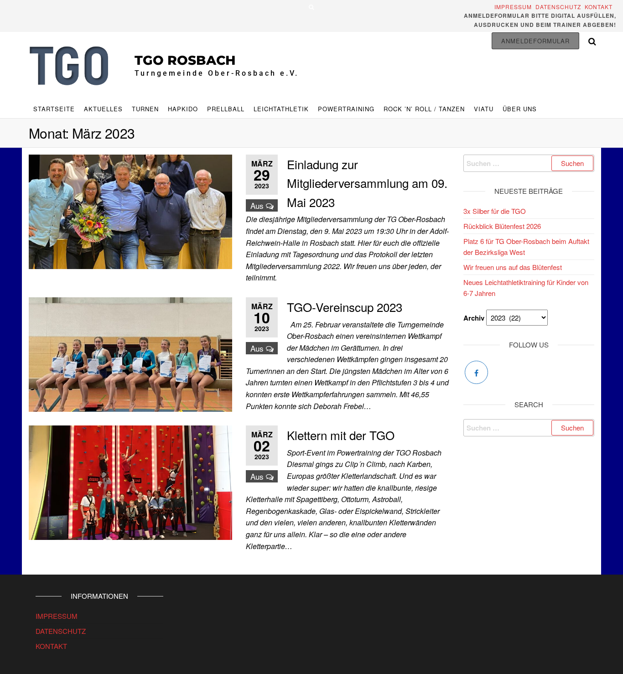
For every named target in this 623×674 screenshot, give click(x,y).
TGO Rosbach (185, 60)
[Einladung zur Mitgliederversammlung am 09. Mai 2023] (130, 210)
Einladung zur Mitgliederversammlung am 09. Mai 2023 (367, 183)
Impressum (514, 6)
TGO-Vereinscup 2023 (344, 306)
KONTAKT (51, 646)
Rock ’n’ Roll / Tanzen (424, 108)
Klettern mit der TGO (341, 434)
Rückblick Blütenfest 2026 (502, 226)
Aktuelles (103, 108)
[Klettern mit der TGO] (130, 482)
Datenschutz (558, 6)
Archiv (473, 318)
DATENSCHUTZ (61, 631)
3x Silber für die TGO (494, 211)
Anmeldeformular (535, 40)
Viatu (483, 108)
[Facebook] (476, 372)
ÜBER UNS (520, 108)
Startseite (54, 108)
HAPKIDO (183, 108)
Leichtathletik (281, 108)
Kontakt (600, 6)
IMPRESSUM (57, 616)
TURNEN (145, 108)
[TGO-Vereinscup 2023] (130, 353)
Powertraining (346, 108)
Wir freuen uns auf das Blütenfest (512, 267)
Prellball (225, 108)
